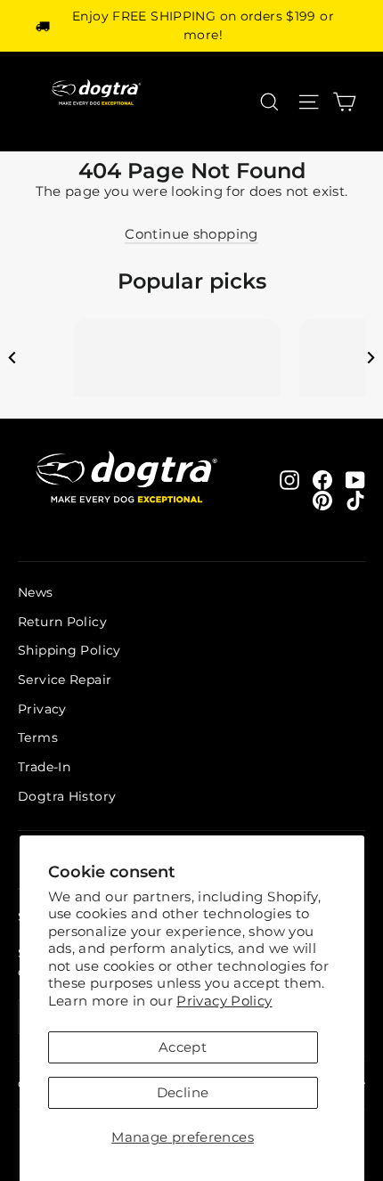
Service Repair (64, 680)
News (35, 592)
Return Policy (62, 622)
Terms (38, 737)
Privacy (42, 709)
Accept (183, 1046)
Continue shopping (191, 233)
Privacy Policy (224, 1000)
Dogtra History (67, 796)
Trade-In (44, 767)
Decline (183, 1092)
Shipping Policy (69, 650)
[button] (12, 357)
